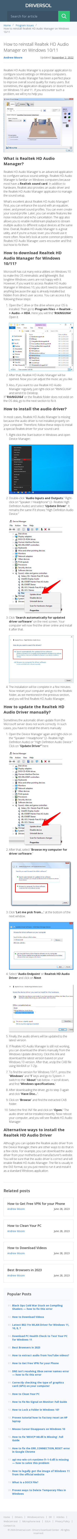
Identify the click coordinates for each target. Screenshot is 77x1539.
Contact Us (9, 1525)
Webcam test (11, 1521)
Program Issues (25, 25)
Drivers (18, 1517)
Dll (50, 1517)
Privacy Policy (62, 1521)
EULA (47, 1521)
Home (7, 25)
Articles (60, 1517)
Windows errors (35, 1517)
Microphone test (31, 1521)
